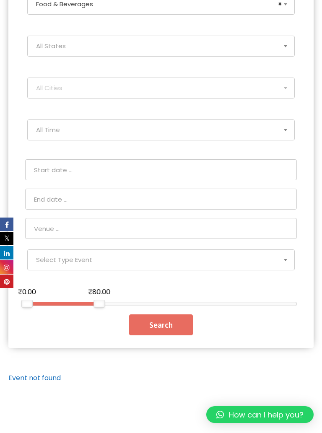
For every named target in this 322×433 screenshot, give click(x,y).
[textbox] (161, 46)
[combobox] (161, 46)
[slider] (27, 304)
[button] (260, 414)
